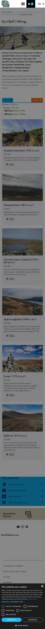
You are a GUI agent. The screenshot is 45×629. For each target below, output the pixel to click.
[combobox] (42, 586)
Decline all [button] (33, 620)
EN (39, 4)
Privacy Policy (32, 599)
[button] (22, 602)
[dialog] (22, 606)
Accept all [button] (11, 620)
